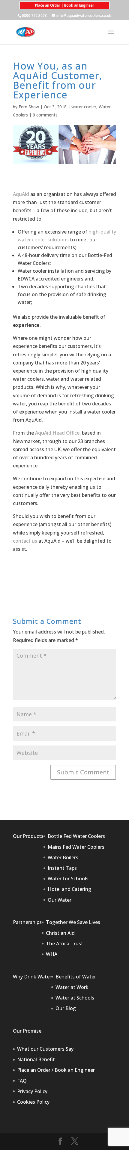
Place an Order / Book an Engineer (56, 1070)
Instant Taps (62, 868)
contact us (25, 541)
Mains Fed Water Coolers (76, 847)
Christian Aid (60, 933)
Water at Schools (75, 997)
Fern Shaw (29, 107)
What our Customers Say (45, 1049)
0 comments (45, 115)
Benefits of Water (76, 976)
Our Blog (66, 1008)
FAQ (22, 1080)
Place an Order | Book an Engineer (64, 5)
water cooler (83, 107)
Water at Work (72, 987)
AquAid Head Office (57, 432)
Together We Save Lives (73, 922)
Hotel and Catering (69, 889)
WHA (51, 954)
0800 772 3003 (34, 15)
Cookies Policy (33, 1102)
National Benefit (36, 1059)
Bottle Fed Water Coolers (76, 836)
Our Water (59, 900)
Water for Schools (68, 878)
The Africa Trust (64, 943)
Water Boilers (63, 857)
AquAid (21, 194)
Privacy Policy (32, 1091)
